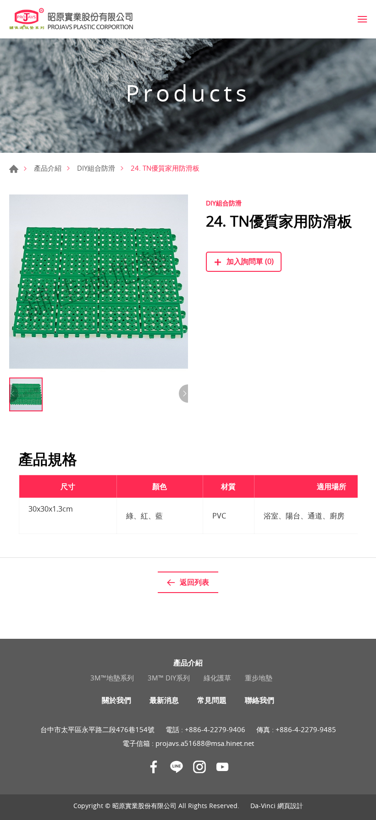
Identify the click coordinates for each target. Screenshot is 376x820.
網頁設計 (290, 805)
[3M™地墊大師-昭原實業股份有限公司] (71, 19)
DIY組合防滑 (96, 168)
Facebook (153, 767)
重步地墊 (258, 677)
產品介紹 (47, 168)
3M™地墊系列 (112, 677)
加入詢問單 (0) (250, 261)
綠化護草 (217, 677)
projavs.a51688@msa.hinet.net (204, 743)
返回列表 (194, 582)
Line (176, 767)
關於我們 (116, 700)
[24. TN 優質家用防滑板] (98, 283)
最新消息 (164, 700)
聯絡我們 (259, 700)
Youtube (222, 767)
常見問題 (212, 700)
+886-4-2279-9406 (215, 729)
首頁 (13, 168)
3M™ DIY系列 (169, 677)
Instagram (199, 767)
